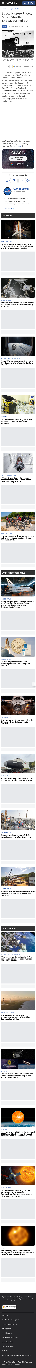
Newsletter (29, 66)
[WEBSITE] (28, 189)
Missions (4, 9)
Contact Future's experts (10, 1320)
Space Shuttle (14, 9)
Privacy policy (7, 1328)
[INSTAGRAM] (25, 189)
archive (19, 146)
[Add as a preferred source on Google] (9, 1307)
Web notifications (8, 1346)
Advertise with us (7, 1342)
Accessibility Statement (10, 1337)
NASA (12, 26)
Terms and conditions (9, 1324)
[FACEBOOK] (20, 189)
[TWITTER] (23, 189)
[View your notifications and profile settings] (29, 3)
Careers (5, 1351)
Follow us (18, 66)
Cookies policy (7, 1333)
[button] (32, 3)
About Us (5, 1315)
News (4, 26)
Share (7, 66)
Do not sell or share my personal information (16, 1355)
